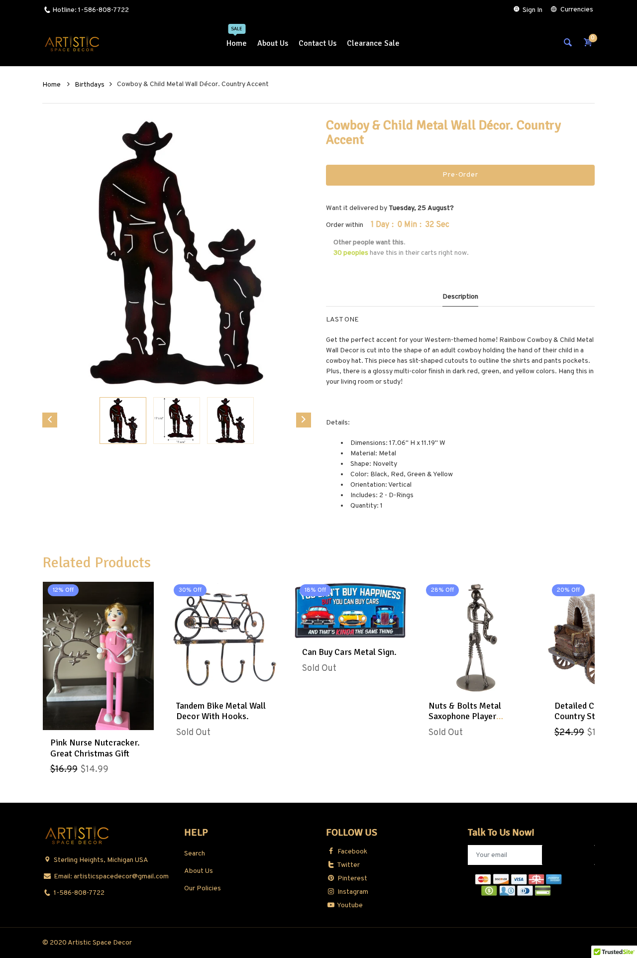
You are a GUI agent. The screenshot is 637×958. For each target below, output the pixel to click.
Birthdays (90, 85)
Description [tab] (460, 297)
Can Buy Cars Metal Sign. (349, 651)
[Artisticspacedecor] (72, 43)
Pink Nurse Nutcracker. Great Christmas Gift (95, 748)
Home (52, 85)
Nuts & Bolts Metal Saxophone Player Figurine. (464, 716)
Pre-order (460, 175)
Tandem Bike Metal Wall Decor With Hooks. (221, 711)
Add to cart (98, 719)
